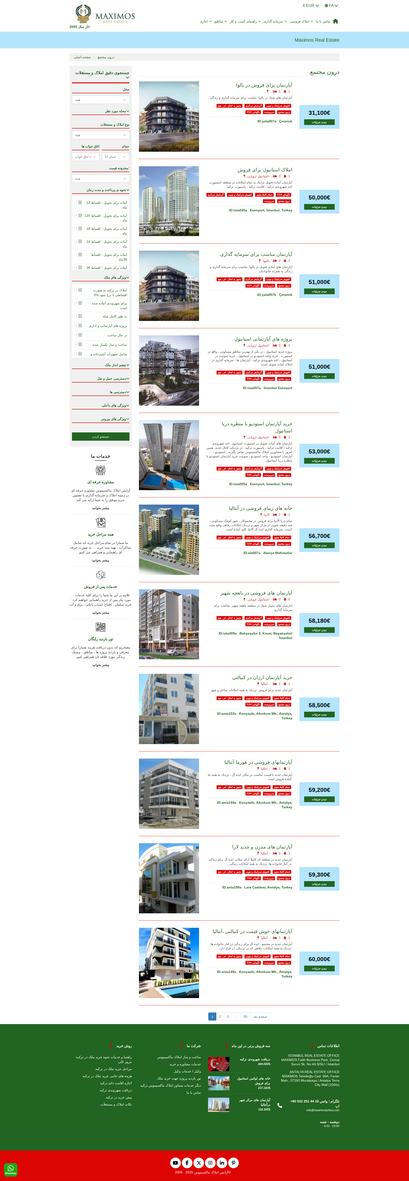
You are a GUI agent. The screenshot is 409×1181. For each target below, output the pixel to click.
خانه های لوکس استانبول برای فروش (253, 1081)
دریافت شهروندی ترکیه (116, 1090)
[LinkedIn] (222, 1163)
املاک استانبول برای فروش (265, 169)
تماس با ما (323, 21)
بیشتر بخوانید (100, 508)
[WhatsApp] (10, 1170)
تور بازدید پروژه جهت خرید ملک (179, 1078)
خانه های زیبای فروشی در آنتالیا (260, 508)
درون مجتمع (106, 57)
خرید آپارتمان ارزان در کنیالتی (262, 677)
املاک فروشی (300, 21)
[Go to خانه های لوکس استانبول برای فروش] (218, 1082)
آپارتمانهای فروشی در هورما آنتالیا (258, 762)
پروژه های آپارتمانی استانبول (263, 339)
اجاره (204, 21)
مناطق (218, 21)
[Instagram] (210, 1163)
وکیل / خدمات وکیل (187, 1071)
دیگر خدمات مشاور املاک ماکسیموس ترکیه (170, 1085)
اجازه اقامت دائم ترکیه (116, 1083)
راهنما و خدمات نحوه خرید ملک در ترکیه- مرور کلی (103, 1059)
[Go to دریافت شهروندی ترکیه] (218, 1063)
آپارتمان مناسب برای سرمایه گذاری (256, 254)
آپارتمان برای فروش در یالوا (264, 85)
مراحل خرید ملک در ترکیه (113, 1069)
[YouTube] (175, 1163)
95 (245, 1016)
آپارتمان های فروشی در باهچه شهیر (256, 592)
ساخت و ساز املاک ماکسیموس (179, 1057)
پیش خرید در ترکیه (119, 1097)
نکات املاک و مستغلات (116, 1104)
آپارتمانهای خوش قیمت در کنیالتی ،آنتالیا (252, 931)
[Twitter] (198, 1163)
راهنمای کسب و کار (243, 21)
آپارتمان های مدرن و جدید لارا (262, 846)
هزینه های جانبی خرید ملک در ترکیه (107, 1076)
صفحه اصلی (82, 57)
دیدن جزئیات (319, 122)
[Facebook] (187, 1163)
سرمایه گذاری (273, 21)
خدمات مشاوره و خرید (185, 1064)
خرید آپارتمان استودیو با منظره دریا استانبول (257, 427)
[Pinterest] (233, 1163)
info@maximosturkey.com (323, 1110)
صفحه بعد (260, 1016)
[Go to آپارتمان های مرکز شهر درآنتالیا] (218, 1104)
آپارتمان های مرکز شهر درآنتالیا (254, 1102)
